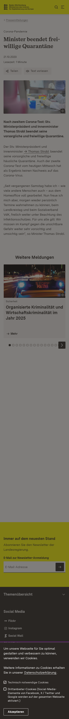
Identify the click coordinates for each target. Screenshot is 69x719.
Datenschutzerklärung (40, 672)
